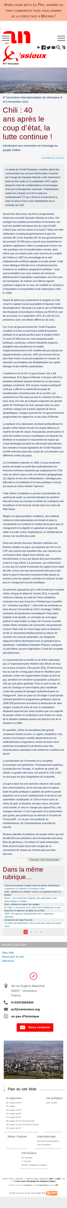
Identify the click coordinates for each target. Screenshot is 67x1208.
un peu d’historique (25, 1016)
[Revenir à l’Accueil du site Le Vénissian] (11, 55)
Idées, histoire (17, 1136)
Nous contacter (39, 1027)
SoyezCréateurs (43, 1185)
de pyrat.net (28, 1185)
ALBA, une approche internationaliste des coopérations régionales (29, 915)
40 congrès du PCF (14, 1128)
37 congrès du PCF (14, 1117)
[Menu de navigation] (5, 38)
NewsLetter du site (13, 956)
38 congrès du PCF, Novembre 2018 (20, 1121)
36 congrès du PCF (14, 1114)
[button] (38, 47)
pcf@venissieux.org (25, 1009)
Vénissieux (29, 1153)
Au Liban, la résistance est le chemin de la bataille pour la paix (32, 907)
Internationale (46, 1136)
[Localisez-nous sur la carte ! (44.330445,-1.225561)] (33, 976)
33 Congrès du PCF (14, 1103)
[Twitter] (48, 47)
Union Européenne (44, 1145)
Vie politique (54, 1098)
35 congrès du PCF (14, 1110)
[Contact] (53, 47)
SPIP (56, 1185)
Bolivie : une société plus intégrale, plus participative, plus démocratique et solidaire (30, 899)
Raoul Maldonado (48, 158)
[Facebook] (43, 47)
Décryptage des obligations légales (41, 1181)
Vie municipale (27, 1158)
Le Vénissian (26, 1161)
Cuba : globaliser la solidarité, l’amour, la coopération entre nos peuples (32, 893)
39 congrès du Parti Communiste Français (22, 1124)
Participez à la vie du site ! (51, 1199)
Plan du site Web (22, 1089)
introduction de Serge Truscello (18, 920)
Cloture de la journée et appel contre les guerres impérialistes (32, 885)
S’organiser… (15, 1098)
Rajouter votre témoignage (44, 859)
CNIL (51, 1179)
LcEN (58, 1179)
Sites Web (8, 952)
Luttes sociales (51, 1103)
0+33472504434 (22, 1002)
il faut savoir (21, 1181)
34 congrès (10, 1106)
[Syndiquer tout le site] (52, 1193)
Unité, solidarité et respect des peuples (22, 904)
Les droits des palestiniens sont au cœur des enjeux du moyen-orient (33, 924)
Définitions (8, 960)
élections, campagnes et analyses (34, 1165)
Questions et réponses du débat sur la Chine (24, 910)
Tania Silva (60, 158)
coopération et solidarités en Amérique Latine (24, 888)
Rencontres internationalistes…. (49, 1141)
